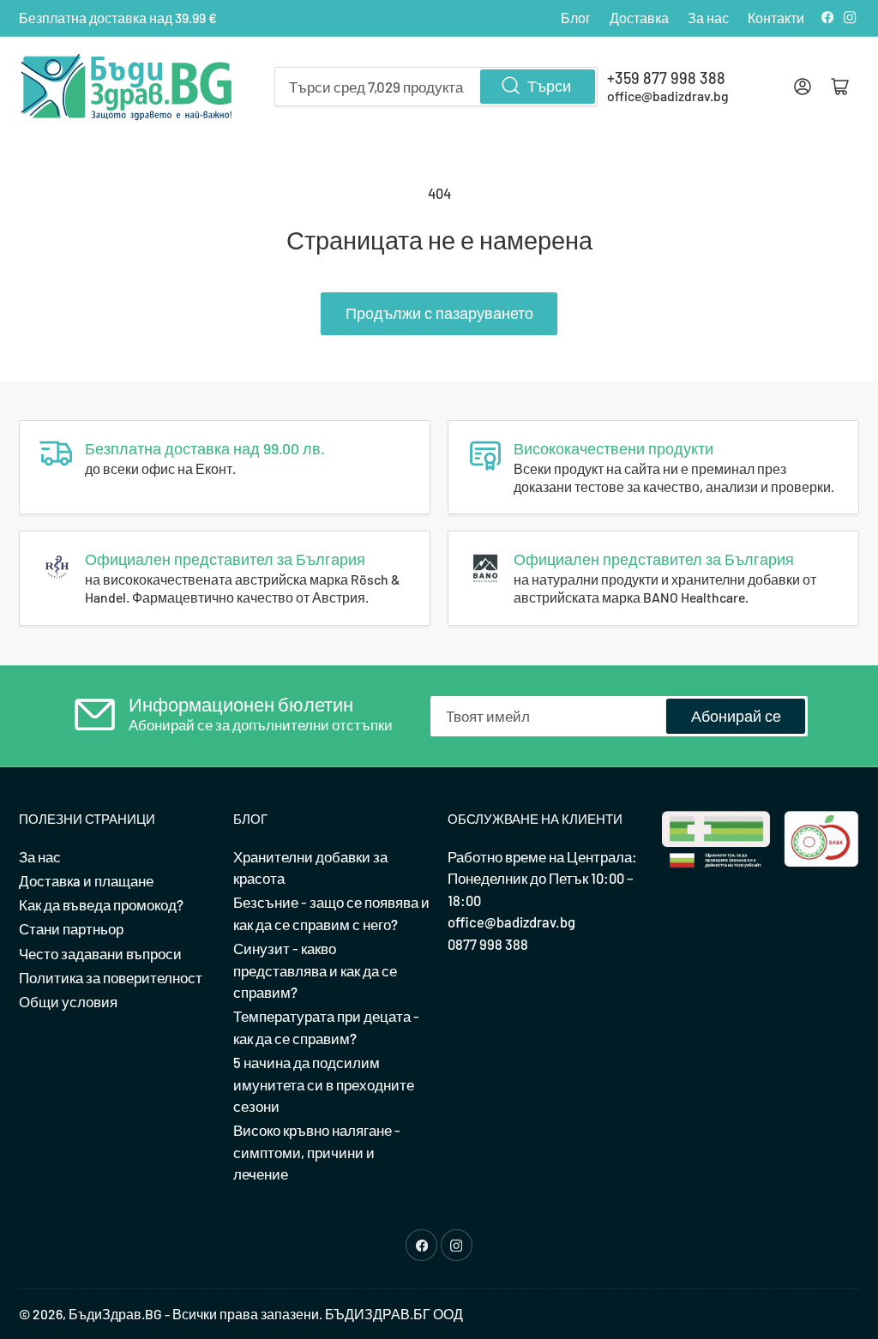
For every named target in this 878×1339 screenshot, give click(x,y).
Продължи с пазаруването (439, 312)
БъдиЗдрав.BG (115, 1314)
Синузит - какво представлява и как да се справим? (315, 970)
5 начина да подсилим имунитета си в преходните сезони (323, 1084)
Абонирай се (736, 715)
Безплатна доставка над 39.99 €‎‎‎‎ (118, 17)
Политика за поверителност (110, 977)
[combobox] (436, 86)
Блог (576, 17)
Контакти (776, 17)
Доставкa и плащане (86, 880)
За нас (708, 17)
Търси (549, 85)
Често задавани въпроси (100, 953)
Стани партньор (71, 928)
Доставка (639, 17)
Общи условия (68, 1001)
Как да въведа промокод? (101, 904)
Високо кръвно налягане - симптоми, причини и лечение (316, 1151)
